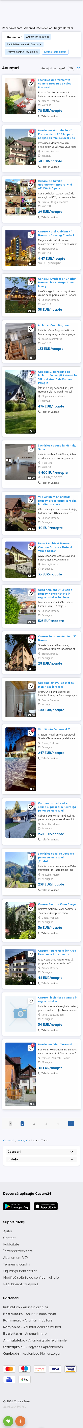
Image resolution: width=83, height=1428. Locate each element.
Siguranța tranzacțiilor (20, 1271)
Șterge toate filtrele (55, 51)
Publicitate (11, 1244)
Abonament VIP (15, 1258)
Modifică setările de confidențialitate (31, 1277)
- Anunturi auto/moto (29, 1314)
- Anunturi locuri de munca (32, 1327)
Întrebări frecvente (18, 1251)
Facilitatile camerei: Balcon (22, 44)
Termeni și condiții (16, 1264)
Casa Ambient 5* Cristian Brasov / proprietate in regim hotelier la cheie (55, 593)
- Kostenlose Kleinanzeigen (32, 1353)
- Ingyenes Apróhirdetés (33, 1347)
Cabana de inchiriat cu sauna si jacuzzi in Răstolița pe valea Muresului (57, 806)
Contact (9, 1238)
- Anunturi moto (25, 1334)
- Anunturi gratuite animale (35, 1340)
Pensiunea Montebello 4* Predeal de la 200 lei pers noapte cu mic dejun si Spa (56, 134)
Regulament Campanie (20, 1284)
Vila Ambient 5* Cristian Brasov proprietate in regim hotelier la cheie (57, 500)
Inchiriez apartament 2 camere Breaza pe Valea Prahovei (55, 83)
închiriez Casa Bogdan (53, 325)
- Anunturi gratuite (25, 1307)
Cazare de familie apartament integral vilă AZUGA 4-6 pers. (55, 184)
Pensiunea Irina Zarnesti (55, 1044)
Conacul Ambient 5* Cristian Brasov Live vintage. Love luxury (57, 282)
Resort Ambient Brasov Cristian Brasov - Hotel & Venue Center (55, 547)
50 (78, 68)
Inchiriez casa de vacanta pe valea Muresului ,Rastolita (56, 857)
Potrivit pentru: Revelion (21, 51)
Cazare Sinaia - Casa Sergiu (57, 904)
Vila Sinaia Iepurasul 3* (54, 729)
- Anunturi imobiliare (28, 1320)
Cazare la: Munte (36, 36)
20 (71, 68)
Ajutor (7, 1231)
